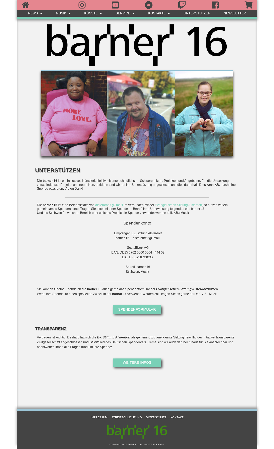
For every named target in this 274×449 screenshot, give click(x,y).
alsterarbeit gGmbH (109, 205)
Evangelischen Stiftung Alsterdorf (178, 205)
